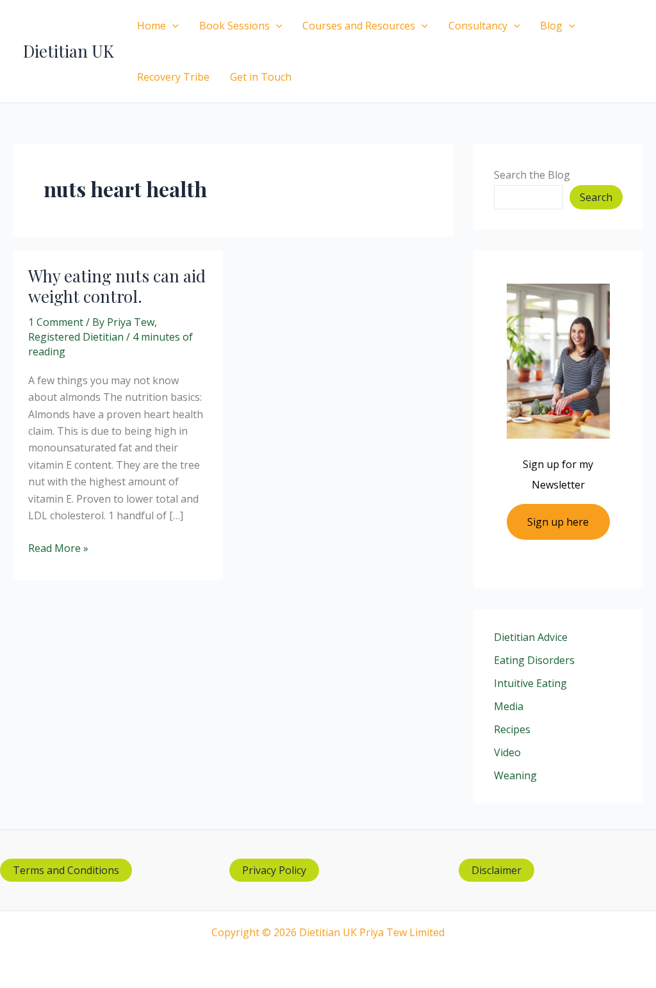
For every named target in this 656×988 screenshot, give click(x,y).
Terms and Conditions (66, 870)
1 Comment (55, 322)
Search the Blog (532, 175)
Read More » (58, 548)
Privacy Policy (274, 870)
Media (508, 706)
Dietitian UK (68, 51)
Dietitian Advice (531, 637)
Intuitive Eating (530, 683)
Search (596, 197)
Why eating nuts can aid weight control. (117, 285)
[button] (172, 25)
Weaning (515, 775)
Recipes (512, 729)
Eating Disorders (534, 660)
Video (507, 752)
